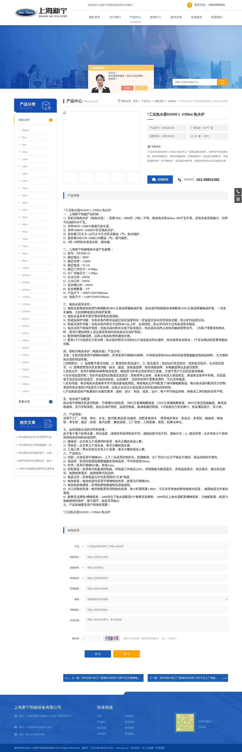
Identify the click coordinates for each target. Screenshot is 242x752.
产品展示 (101, 722)
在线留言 (196, 17)
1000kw (26, 311)
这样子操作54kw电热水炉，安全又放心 (36, 460)
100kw (25, 391)
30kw (25, 195)
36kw (25, 202)
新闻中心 (155, 17)
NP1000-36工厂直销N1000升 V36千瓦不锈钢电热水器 (114, 678)
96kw (25, 260)
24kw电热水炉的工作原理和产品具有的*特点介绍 (36, 437)
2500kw (26, 282)
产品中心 (135, 17)
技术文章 (176, 17)
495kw (25, 340)
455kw (25, 347)
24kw (25, 181)
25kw (25, 188)
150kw (25, 384)
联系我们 (217, 17)
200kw (25, 376)
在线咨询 (163, 179)
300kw (25, 369)
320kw (25, 362)
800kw (25, 318)
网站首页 (94, 17)
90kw (25, 253)
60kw (25, 231)
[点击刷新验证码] (112, 638)
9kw (24, 144)
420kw (25, 355)
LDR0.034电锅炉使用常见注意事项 (36, 468)
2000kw (26, 289)
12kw (25, 159)
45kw (25, 217)
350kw (25, 130)
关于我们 (115, 17)
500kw (25, 333)
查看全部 (24, 401)
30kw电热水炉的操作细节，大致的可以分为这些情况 (36, 452)
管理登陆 (160, 748)
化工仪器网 (148, 748)
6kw (24, 137)
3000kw (26, 275)
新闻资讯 (129, 722)
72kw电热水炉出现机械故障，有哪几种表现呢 (36, 445)
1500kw (26, 297)
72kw (25, 239)
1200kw (26, 304)
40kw (25, 210)
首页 (135, 101)
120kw (25, 268)
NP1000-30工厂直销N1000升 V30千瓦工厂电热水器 (190, 678)
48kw (25, 224)
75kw (25, 246)
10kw (25, 151)
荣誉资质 (129, 727)
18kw (25, 173)
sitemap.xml (122, 748)
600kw (25, 326)
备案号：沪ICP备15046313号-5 (97, 748)
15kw (25, 166)
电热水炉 (24, 119)
